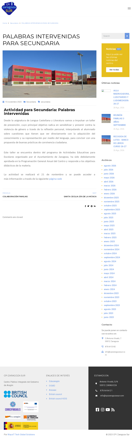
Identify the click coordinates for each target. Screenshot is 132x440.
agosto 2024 (110, 261)
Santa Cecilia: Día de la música (80, 196)
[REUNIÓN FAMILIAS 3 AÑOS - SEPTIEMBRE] (106, 118)
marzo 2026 (109, 185)
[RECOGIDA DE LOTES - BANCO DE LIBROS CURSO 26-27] (106, 139)
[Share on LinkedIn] (95, 206)
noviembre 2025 (111, 201)
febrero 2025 (110, 237)
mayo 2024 (109, 273)
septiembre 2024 (112, 257)
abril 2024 (108, 277)
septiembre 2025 (112, 209)
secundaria (45, 102)
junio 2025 (109, 221)
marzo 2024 (109, 281)
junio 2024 (109, 269)
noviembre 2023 (111, 297)
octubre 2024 (110, 253)
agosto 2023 (110, 309)
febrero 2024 (110, 285)
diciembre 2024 (111, 245)
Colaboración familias (15, 196)
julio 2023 (108, 313)
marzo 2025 (109, 233)
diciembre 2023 (111, 293)
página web (55, 179)
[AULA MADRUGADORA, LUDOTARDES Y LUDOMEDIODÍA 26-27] (106, 93)
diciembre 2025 (111, 197)
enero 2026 (109, 193)
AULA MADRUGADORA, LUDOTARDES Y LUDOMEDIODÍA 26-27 (121, 97)
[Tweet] (88, 206)
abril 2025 (108, 229)
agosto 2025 (110, 213)
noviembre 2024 (111, 249)
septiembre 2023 (112, 305)
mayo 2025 (109, 225)
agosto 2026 (110, 166)
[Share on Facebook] (85, 206)
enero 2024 (109, 289)
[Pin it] (92, 206)
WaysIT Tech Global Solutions (21, 434)
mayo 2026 (109, 177)
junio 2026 (109, 173)
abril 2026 (108, 181)
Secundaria (31, 102)
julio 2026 (108, 169)
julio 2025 (108, 217)
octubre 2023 (110, 301)
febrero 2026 (110, 189)
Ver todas (114, 70)
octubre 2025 (110, 205)
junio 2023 (109, 317)
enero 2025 (109, 241)
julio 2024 (108, 265)
